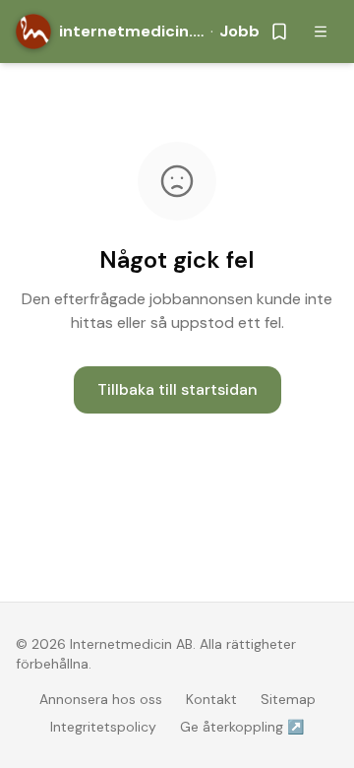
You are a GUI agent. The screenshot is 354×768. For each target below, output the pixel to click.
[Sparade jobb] (279, 31)
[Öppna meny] (320, 31)
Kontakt (211, 699)
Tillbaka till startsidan (177, 389)
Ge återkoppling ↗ (242, 727)
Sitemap (288, 699)
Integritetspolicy (103, 727)
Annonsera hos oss (100, 699)
